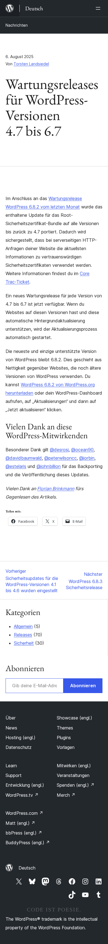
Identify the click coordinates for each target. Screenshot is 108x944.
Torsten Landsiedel (31, 63)
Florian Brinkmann (55, 488)
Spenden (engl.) (75, 785)
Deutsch (27, 868)
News (11, 728)
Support (14, 775)
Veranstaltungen (73, 775)
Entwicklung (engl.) (25, 785)
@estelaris (16, 466)
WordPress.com (24, 813)
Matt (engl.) (20, 823)
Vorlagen (65, 747)
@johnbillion (49, 466)
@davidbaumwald (24, 458)
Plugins (64, 737)
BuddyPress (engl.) (28, 842)
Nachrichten (17, 25)
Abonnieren (83, 685)
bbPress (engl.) (24, 833)
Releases (23, 634)
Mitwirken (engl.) (74, 765)
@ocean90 (82, 449)
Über (11, 718)
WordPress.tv (22, 795)
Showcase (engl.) (74, 718)
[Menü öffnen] (99, 8)
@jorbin (86, 458)
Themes (65, 728)
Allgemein (23, 626)
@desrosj (59, 449)
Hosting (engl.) (20, 737)
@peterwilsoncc (60, 458)
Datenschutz (19, 747)
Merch (66, 795)
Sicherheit (24, 643)
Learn (11, 765)
